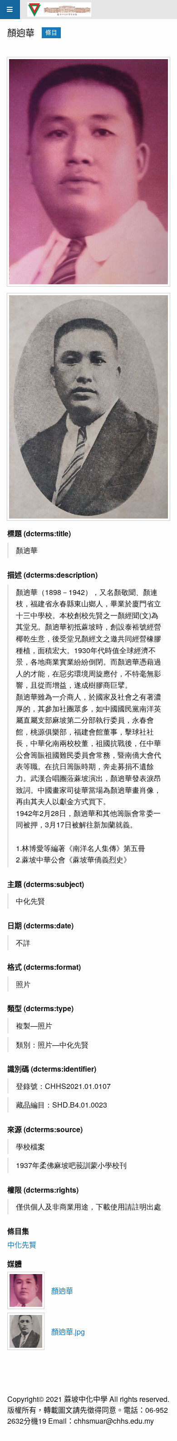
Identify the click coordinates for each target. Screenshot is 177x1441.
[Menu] (10, 9)
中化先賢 (21, 1244)
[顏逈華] (88, 172)
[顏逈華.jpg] (88, 406)
